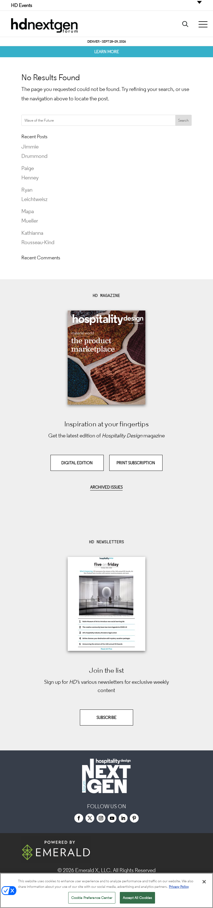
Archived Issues (106, 487)
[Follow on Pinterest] (134, 818)
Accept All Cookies (137, 897)
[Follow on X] (89, 818)
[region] (106, 890)
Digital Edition (77, 463)
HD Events (21, 5)
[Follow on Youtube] (112, 818)
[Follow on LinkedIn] (123, 818)
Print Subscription (135, 463)
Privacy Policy (179, 886)
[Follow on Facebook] (78, 818)
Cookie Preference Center (91, 897)
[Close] (204, 882)
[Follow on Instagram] (101, 818)
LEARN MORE (106, 51)
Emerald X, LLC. (93, 870)
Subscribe (106, 717)
